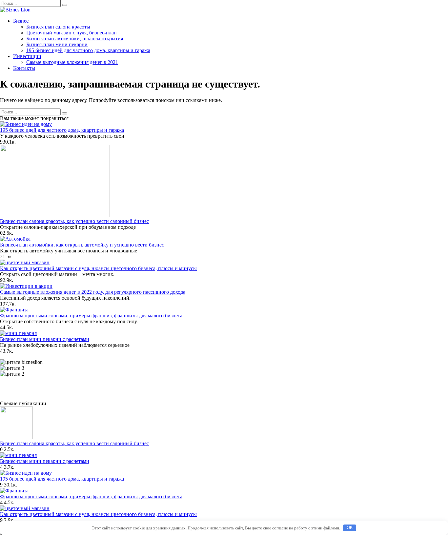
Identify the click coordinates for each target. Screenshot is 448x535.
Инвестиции (27, 56)
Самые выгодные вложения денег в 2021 (72, 62)
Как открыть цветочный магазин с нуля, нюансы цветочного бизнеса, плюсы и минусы (98, 268)
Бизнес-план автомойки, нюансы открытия (74, 38)
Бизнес (21, 21)
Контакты (24, 68)
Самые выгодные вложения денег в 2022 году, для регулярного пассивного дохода (92, 292)
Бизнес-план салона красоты (58, 27)
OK (350, 527)
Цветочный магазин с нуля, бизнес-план (71, 32)
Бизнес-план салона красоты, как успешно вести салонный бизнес (74, 221)
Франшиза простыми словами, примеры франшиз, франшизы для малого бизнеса (91, 315)
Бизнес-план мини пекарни (57, 44)
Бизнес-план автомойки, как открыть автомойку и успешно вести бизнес (82, 245)
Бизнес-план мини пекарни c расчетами (44, 339)
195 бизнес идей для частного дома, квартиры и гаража (88, 50)
